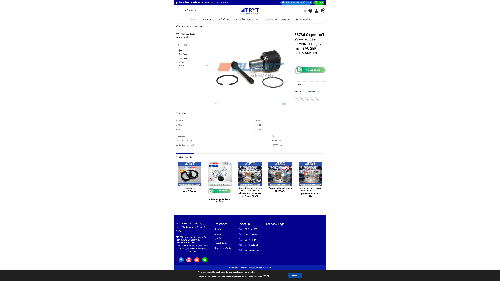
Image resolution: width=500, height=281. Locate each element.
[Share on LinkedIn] (317, 99)
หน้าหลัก (194, 19)
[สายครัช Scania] (189, 174)
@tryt (320, 2)
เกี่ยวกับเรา (207, 19)
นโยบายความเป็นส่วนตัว (224, 248)
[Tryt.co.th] (250, 12)
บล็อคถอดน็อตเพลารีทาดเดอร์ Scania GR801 (250, 195)
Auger (198, 26)
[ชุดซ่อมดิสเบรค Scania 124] (310, 174)
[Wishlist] (310, 11)
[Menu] (178, 11)
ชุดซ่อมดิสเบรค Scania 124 (310, 195)
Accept (295, 275)
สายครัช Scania (189, 191)
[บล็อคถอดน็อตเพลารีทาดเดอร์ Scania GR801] (250, 174)
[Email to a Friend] (307, 99)
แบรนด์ (189, 26)
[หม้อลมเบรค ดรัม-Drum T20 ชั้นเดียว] (220, 174)
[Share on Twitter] (302, 99)
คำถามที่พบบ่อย (303, 19)
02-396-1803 (251, 229)
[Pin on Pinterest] (312, 99)
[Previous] (177, 185)
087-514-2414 (251, 240)
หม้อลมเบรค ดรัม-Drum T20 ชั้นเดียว (219, 200)
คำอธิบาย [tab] (181, 113)
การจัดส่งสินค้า (270, 19)
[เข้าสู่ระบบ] (316, 11)
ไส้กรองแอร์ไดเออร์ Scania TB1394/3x (280, 190)
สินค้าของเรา (190, 10)
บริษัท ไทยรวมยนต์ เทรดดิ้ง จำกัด (298, 2)
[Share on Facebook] (297, 99)
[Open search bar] (305, 11)
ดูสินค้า (190, 197)
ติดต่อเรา (286, 19)
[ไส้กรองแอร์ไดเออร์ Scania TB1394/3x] (280, 174)
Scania (309, 91)
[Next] (323, 185)
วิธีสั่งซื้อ (217, 238)
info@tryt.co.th (252, 245)
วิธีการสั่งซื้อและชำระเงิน (246, 19)
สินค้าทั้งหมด (224, 19)
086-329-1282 (251, 234)
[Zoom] (217, 102)
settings (266, 275)
